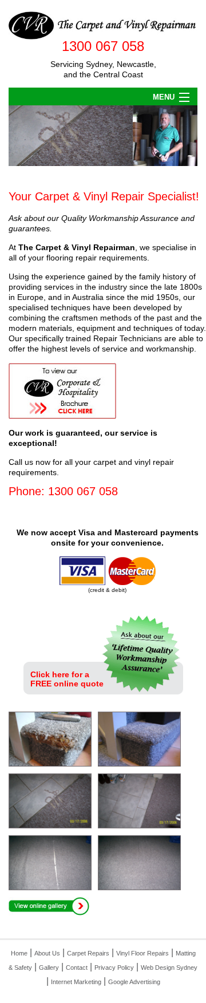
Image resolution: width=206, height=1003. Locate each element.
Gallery (49, 967)
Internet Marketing (76, 981)
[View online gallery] (49, 905)
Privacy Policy (114, 967)
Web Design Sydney (169, 967)
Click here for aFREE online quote (67, 679)
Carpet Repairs (88, 953)
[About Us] (144, 653)
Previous (20, 136)
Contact (77, 967)
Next (186, 136)
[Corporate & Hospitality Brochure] (62, 389)
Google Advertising (134, 981)
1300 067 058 (103, 46)
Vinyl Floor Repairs (142, 953)
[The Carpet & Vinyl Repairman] (103, 25)
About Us (47, 953)
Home (19, 953)
